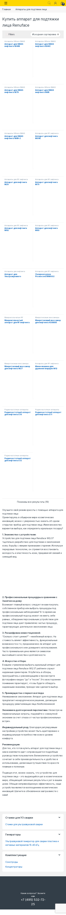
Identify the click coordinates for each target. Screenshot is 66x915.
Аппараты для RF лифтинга (46, 133)
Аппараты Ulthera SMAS (14, 41)
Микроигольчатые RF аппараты (13, 318)
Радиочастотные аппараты (16, 410)
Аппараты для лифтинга (14, 271)
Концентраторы (13, 866)
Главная (6, 9)
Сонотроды (11, 862)
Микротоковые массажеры (47, 317)
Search (49, 3)
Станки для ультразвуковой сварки (24, 824)
